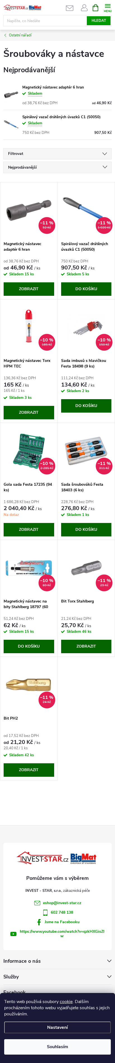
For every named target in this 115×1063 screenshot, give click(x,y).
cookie (66, 1002)
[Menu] (107, 7)
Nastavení (57, 1027)
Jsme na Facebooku (62, 922)
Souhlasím (57, 1047)
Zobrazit (29, 289)
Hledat (99, 20)
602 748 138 (62, 912)
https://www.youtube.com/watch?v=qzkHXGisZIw (62, 934)
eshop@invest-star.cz (62, 903)
